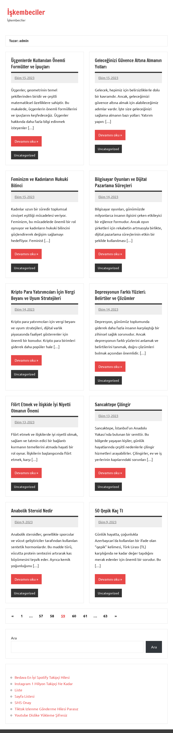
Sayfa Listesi (24, 696)
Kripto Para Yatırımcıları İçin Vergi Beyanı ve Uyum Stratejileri (43, 295)
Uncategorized (24, 155)
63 (105, 615)
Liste (18, 690)
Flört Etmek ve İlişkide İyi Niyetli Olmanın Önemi (41, 407)
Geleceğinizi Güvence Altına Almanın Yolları (128, 63)
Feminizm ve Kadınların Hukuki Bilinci (39, 182)
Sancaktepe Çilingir (113, 404)
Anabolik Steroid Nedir (32, 510)
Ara (14, 638)
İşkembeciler (26, 12)
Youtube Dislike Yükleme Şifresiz (41, 715)
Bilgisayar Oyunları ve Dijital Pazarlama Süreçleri (121, 182)
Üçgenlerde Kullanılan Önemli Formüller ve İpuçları (38, 63)
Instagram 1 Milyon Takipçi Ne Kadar (44, 683)
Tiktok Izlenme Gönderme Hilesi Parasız (46, 708)
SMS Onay (23, 702)
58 (52, 615)
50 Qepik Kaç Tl (109, 510)
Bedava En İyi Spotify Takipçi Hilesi (42, 677)
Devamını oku (25, 141)
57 (41, 615)
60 (74, 615)
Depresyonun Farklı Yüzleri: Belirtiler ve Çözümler (120, 295)
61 (85, 615)
